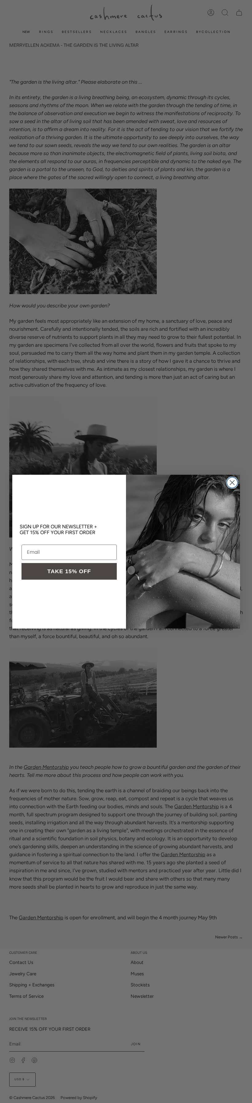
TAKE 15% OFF (69, 571)
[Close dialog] (232, 482)
